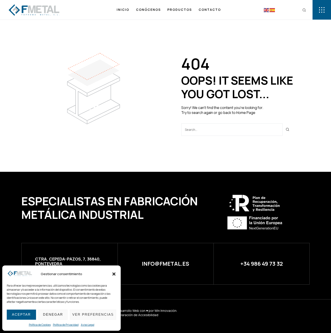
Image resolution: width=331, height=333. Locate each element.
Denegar (53, 314)
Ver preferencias (93, 314)
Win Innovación (165, 310)
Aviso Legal (87, 325)
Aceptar (21, 314)
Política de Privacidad (66, 325)
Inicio (123, 9)
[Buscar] (288, 129)
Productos (179, 9)
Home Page (245, 112)
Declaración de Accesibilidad (136, 315)
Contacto (210, 9)
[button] (114, 274)
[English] (267, 9)
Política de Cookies (40, 325)
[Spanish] (272, 9)
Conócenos (148, 9)
